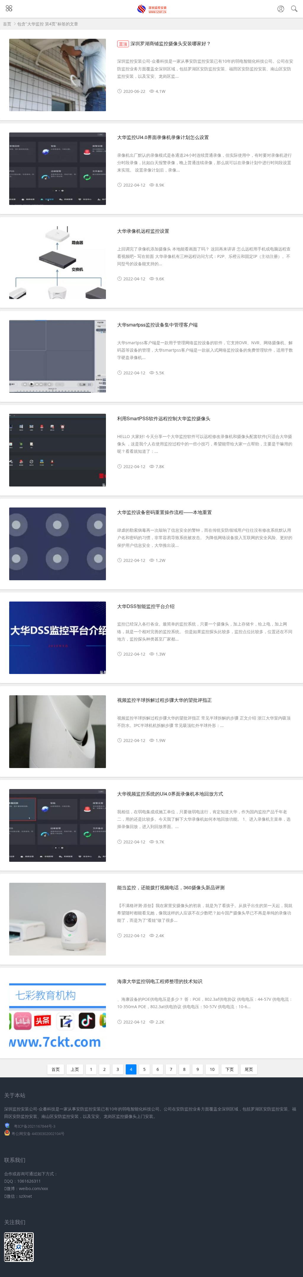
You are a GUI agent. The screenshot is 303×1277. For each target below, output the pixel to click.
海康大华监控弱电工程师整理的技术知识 (159, 981)
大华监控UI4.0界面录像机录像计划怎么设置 (163, 137)
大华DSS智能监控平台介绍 (146, 606)
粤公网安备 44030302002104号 (38, 1133)
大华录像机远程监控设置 (143, 230)
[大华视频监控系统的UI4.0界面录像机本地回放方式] (57, 828)
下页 (229, 1069)
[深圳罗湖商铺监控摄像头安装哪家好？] (57, 78)
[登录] (281, 9)
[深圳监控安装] (151, 12)
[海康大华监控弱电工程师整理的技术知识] (57, 1015)
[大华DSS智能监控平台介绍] (57, 640)
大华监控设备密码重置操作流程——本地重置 (164, 512)
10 (212, 1069)
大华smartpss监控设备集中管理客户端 (157, 324)
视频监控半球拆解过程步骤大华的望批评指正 (164, 699)
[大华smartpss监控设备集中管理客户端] (57, 359)
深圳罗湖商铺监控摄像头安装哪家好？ (165, 43)
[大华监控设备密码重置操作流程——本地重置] (57, 546)
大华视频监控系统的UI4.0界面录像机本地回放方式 (170, 793)
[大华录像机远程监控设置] (57, 265)
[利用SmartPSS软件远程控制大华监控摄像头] (57, 453)
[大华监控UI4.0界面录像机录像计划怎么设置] (57, 171)
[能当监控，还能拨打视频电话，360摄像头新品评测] (57, 922)
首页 (7, 24)
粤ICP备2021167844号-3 (34, 1126)
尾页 (249, 1069)
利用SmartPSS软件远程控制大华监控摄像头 (163, 418)
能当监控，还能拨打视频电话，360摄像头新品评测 (171, 887)
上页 (75, 1069)
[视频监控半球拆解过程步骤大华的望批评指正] (57, 734)
